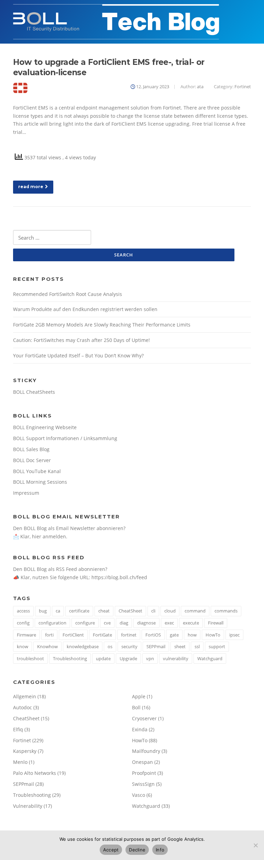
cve (107, 623)
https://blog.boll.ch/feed (119, 577)
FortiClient (73, 635)
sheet (180, 646)
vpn (150, 658)
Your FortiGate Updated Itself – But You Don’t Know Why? (78, 355)
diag (124, 623)
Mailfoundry (146, 751)
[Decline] (255, 845)
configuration (52, 623)
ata (200, 86)
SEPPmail (155, 646)
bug (43, 611)
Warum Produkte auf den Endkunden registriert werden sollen (85, 309)
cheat (104, 611)
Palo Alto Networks (34, 773)
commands (226, 611)
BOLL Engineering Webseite (45, 427)
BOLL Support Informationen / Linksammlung (65, 438)
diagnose (146, 623)
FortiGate (102, 635)
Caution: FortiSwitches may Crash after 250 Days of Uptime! (81, 340)
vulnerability (175, 658)
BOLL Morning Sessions (40, 482)
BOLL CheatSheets (34, 392)
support (217, 646)
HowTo (213, 635)
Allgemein (24, 696)
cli (153, 611)
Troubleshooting (70, 658)
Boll (136, 707)
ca (58, 611)
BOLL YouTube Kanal (37, 471)
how (192, 635)
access (23, 611)
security (129, 646)
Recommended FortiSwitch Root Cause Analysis (67, 294)
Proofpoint (144, 773)
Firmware (26, 635)
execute (191, 623)
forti (49, 635)
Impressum (26, 493)
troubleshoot (30, 658)
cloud (170, 611)
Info (160, 849)
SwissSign (143, 784)
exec (169, 623)
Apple (138, 696)
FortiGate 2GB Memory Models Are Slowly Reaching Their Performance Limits (101, 324)
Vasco (138, 795)
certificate (79, 611)
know (22, 646)
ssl (197, 646)
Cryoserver (144, 718)
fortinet (128, 635)
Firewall (215, 623)
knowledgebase (83, 646)
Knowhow (47, 646)
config (23, 623)
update (103, 658)
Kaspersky (24, 751)
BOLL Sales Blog (31, 449)
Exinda (139, 729)
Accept (111, 849)
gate (174, 635)
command (195, 611)
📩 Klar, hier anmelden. (40, 536)
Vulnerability (27, 806)
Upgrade (128, 658)
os (110, 646)
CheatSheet (130, 611)
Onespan (142, 762)
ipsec (234, 635)
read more (30, 186)
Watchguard (209, 658)
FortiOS (153, 635)
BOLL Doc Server (32, 460)
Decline (137, 849)
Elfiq (18, 729)
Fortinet (242, 86)
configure (85, 623)
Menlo (20, 762)
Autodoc (22, 707)
